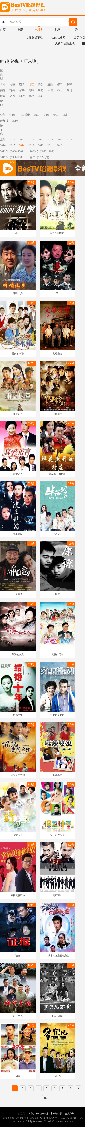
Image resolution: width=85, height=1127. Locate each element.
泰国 (56, 114)
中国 (12, 114)
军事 (22, 90)
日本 (65, 114)
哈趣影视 (9, 61)
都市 (59, 84)
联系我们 (22, 1113)
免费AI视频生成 (65, 43)
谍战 (31, 96)
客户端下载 (56, 1113)
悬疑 (50, 84)
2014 (22, 145)
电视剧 (39, 29)
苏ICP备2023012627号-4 (47, 1118)
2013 (31, 145)
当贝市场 (79, 37)
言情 (12, 84)
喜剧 (40, 84)
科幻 (59, 90)
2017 (69, 139)
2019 (50, 139)
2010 (59, 145)
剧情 (22, 84)
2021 (31, 139)
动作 (12, 96)
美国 (46, 114)
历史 (40, 90)
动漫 (75, 29)
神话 (22, 96)
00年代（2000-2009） (13, 151)
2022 (22, 139)
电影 (20, 29)
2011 (50, 145)
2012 (40, 145)
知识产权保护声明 (38, 1113)
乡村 (69, 84)
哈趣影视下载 (34, 37)
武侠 (50, 90)
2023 (12, 139)
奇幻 (69, 90)
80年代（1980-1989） (13, 157)
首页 (3, 29)
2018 (59, 139)
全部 (3, 139)
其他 (15, 120)
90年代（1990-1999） (43, 151)
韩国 (37, 114)
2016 (3, 145)
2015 (12, 145)
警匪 (31, 90)
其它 (40, 96)
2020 (40, 139)
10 (45, 1098)
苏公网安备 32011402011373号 (18, 1118)
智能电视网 (58, 37)
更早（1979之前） (41, 157)
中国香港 (24, 114)
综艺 (57, 29)
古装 (12, 90)
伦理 (31, 84)
